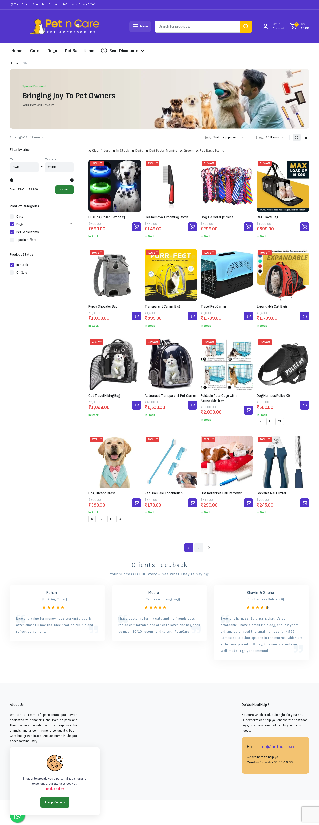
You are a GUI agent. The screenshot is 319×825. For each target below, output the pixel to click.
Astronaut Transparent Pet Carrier (170, 395)
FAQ (65, 4)
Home (16, 50)
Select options (304, 405)
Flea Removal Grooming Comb (166, 217)
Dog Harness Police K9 (273, 395)
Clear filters (101, 150)
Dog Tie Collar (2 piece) (217, 217)
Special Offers (26, 240)
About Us (38, 4)
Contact (54, 4)
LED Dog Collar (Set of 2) (106, 217)
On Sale (21, 272)
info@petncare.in (276, 747)
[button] (299, 26)
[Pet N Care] (64, 26)
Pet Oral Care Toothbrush (163, 493)
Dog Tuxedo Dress (102, 493)
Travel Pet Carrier (213, 306)
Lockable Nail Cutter (271, 493)
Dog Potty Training (163, 150)
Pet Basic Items (79, 50)
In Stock (122, 150)
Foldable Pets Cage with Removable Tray (219, 398)
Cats (34, 50)
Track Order (21, 4)
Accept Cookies (55, 802)
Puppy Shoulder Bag (102, 306)
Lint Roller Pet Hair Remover (221, 493)
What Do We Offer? (83, 4)
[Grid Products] (297, 137)
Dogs (52, 50)
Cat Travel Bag (267, 217)
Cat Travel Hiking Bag (104, 395)
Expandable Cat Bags (272, 306)
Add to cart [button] (136, 226)
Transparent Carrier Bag (162, 306)
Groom (189, 150)
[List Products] (305, 137)
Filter (64, 189)
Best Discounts (123, 50)
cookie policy (55, 789)
